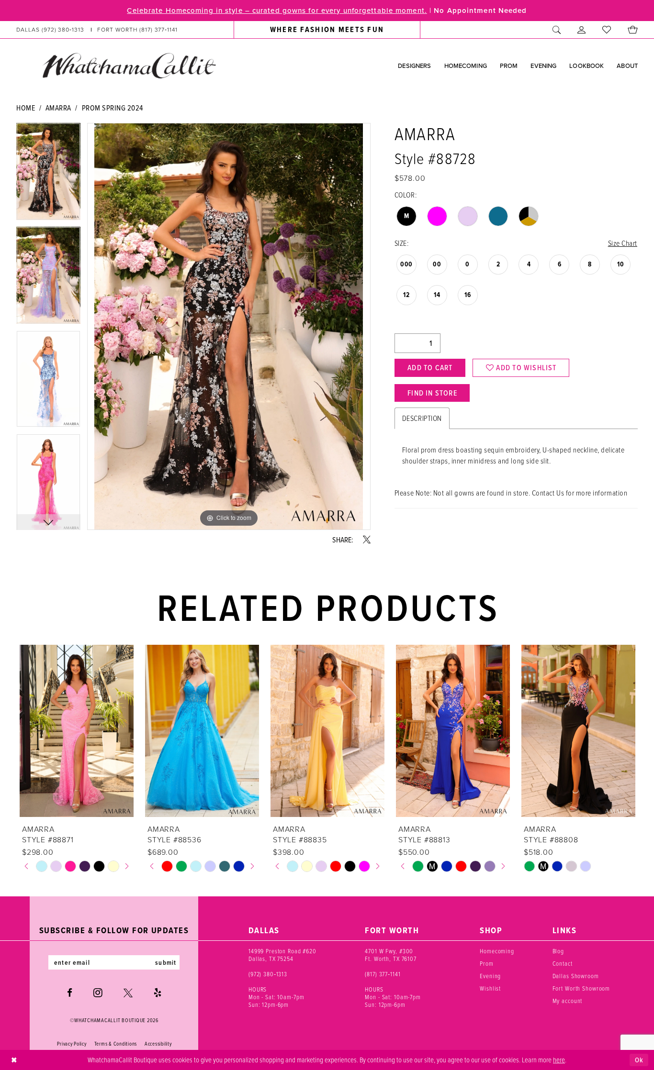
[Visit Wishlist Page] (607, 29)
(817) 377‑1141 (382, 974)
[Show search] (556, 29)
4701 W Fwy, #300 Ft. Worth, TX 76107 (391, 955)
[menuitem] (97, 29)
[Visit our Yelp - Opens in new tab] (157, 992)
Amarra (58, 107)
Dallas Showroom (576, 975)
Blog (558, 951)
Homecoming (497, 951)
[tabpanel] (48, 175)
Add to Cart (429, 367)
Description (422, 418)
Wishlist (490, 988)
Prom (486, 963)
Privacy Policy (71, 1044)
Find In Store (432, 392)
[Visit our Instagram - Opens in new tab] (97, 992)
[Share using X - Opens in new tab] (367, 539)
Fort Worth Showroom (581, 988)
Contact (563, 963)
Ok (639, 1060)
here (559, 1059)
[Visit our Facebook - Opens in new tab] (69, 992)
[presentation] (76, 731)
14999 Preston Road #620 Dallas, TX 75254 (282, 955)
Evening (490, 975)
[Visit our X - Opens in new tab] (128, 992)
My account (568, 1000)
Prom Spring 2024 (112, 107)
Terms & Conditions (115, 1044)
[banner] (129, 65)
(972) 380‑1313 (267, 974)
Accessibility (158, 1044)
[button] (581, 29)
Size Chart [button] (622, 243)
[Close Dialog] (14, 1060)
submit (165, 962)
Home (25, 107)
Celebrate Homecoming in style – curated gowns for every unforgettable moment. (277, 10)
